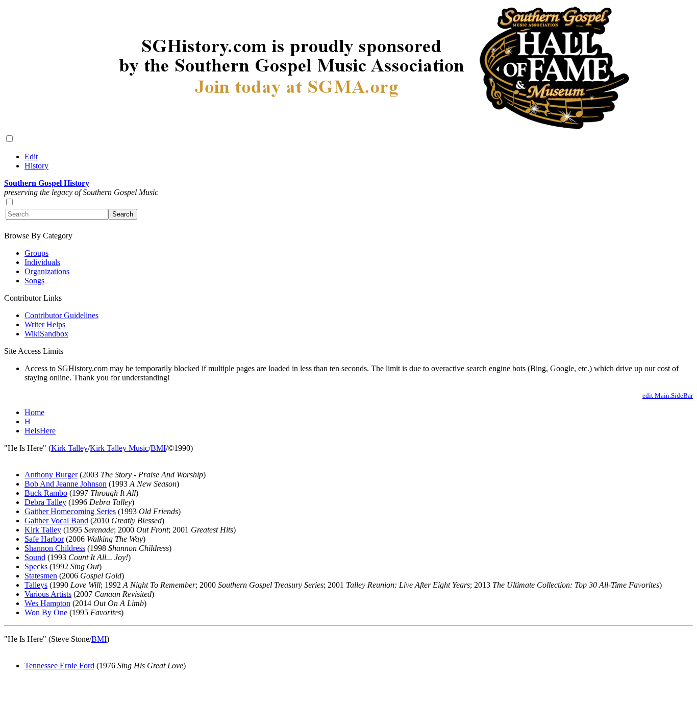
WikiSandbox (46, 333)
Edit (31, 156)
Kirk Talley (69, 448)
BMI (158, 448)
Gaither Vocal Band (56, 520)
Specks (35, 566)
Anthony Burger (51, 474)
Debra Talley (45, 502)
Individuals (42, 262)
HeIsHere (40, 430)
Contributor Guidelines (61, 315)
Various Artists (47, 594)
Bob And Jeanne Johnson (65, 483)
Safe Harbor (44, 539)
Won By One (45, 612)
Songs (34, 280)
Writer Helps (44, 324)
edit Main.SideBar (667, 395)
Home (34, 412)
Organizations (46, 271)
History (36, 165)
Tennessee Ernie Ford (59, 665)
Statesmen (40, 575)
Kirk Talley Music (119, 448)
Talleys (35, 585)
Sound (34, 557)
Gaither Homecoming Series (70, 511)
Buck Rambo (45, 493)
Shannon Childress (54, 548)
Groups (36, 253)
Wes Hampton (47, 603)
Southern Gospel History (46, 183)
